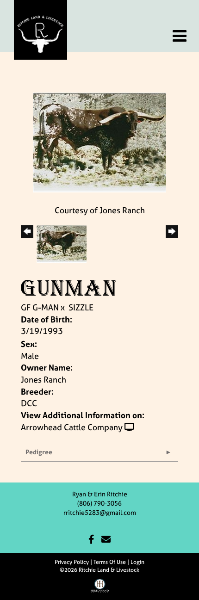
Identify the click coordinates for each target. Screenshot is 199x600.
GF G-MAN (40, 307)
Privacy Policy (72, 562)
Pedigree (38, 451)
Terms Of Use (109, 562)
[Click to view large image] (99, 142)
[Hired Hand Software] (100, 589)
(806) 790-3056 (99, 503)
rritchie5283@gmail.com (99, 512)
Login (137, 562)
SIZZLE (80, 307)
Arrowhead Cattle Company (72, 427)
